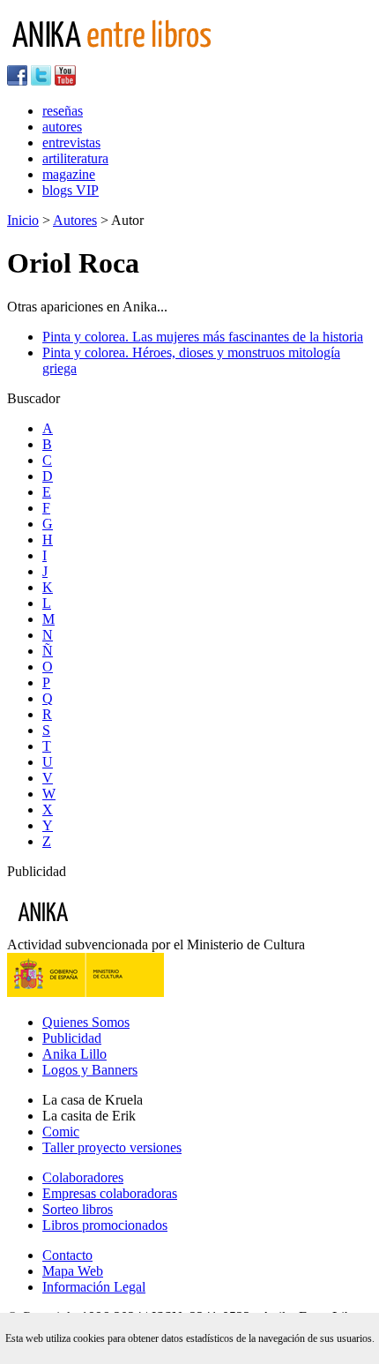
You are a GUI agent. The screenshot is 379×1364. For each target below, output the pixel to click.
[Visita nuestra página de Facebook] (17, 80)
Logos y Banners (89, 1069)
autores (62, 126)
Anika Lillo (74, 1053)
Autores (75, 220)
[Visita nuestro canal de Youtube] (65, 80)
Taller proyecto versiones (112, 1147)
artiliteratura (75, 158)
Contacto (67, 1255)
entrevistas (71, 142)
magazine (68, 174)
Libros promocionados (104, 1225)
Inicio (23, 220)
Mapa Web (72, 1270)
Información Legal (93, 1286)
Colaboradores (82, 1177)
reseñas (62, 110)
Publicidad (71, 1037)
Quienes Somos (86, 1022)
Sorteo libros (77, 1209)
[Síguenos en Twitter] (41, 80)
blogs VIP (70, 190)
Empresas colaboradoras (109, 1193)
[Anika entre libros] (98, 928)
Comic (60, 1131)
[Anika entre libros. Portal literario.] (122, 56)
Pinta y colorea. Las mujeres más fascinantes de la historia (202, 336)
